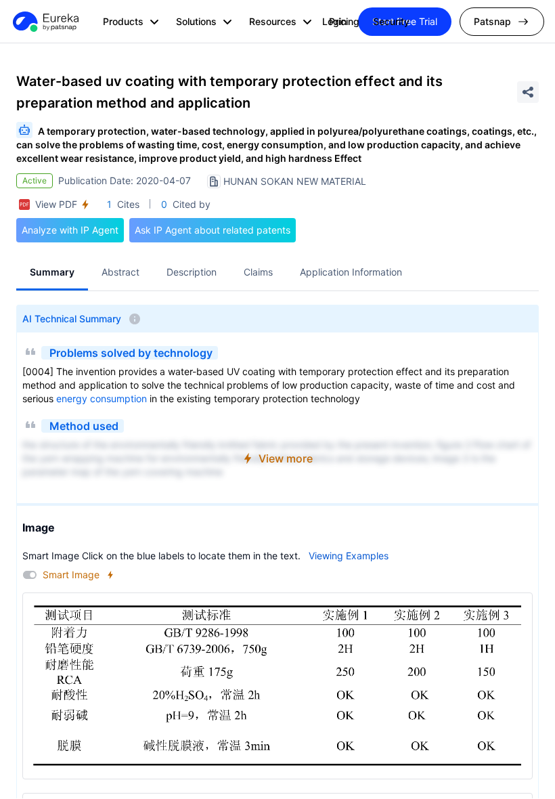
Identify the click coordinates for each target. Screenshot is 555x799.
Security (391, 21)
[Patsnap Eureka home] (45, 22)
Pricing (344, 21)
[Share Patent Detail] (528, 92)
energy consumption (101, 398)
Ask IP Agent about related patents (212, 230)
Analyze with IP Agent (70, 230)
